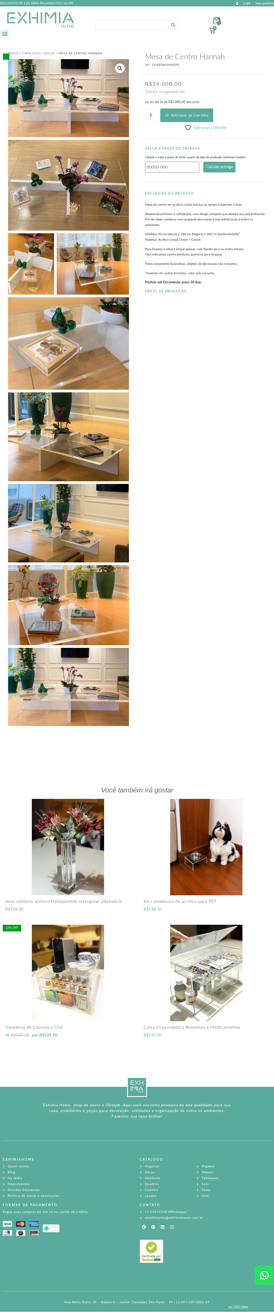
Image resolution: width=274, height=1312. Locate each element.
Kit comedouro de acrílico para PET (180, 901)
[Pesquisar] (173, 25)
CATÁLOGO (151, 1159)
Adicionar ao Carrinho (189, 115)
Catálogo (31, 53)
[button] (4, 33)
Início (13, 53)
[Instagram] (172, 1227)
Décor (49, 53)
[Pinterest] (153, 1227)
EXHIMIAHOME (19, 1159)
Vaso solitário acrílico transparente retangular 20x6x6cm (63, 901)
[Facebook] (144, 1227)
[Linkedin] (162, 1227)
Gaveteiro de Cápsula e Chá (34, 1027)
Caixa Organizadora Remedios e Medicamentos (192, 1027)
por (45, 1035)
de (7, 1035)
